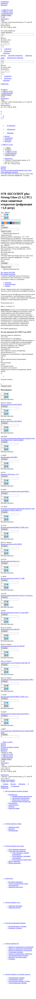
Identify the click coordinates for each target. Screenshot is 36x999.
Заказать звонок (6, 15)
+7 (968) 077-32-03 (7, 10)
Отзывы (7, 286)
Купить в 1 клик (6, 231)
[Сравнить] (5, 217)
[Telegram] (19, 223)
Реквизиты (4, 749)
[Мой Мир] (8, 223)
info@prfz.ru (5, 19)
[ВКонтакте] (3, 223)
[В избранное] (5, 214)
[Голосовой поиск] (3, 44)
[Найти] (7, 44)
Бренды (3, 745)
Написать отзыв (6, 386)
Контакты (4, 750)
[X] (11, 223)
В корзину (4, 227)
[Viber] (13, 223)
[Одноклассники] (5, 223)
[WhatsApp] (16, 223)
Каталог (3, 744)
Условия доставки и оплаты (10, 747)
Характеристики (10, 284)
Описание (8, 282)
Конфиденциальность (8, 780)
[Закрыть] (2, 118)
